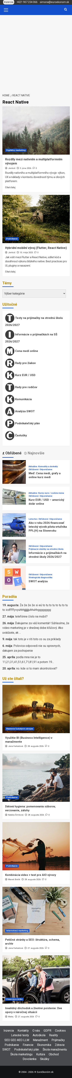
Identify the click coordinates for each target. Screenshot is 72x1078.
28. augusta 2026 (36, 746)
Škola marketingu (21, 1054)
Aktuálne (33, 467)
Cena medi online (26, 351)
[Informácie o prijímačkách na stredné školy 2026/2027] (14, 551)
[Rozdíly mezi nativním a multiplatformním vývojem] (36, 130)
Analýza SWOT (24, 411)
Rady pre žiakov (25, 363)
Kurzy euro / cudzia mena (51, 493)
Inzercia (9, 1030)
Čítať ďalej (10, 187)
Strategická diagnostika (40, 577)
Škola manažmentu (55, 1049)
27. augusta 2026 (36, 948)
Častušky (20, 435)
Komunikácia (23, 399)
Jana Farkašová (15, 746)
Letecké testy (20, 1035)
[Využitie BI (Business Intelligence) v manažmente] (36, 709)
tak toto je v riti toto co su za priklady (37, 639)
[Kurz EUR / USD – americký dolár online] (14, 498)
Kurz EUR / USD (24, 375)
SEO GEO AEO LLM (16, 1040)
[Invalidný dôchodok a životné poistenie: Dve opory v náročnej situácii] (36, 979)
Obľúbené (34, 469)
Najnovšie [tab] (35, 453)
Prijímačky (58, 1040)
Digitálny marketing (15, 150)
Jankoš (11, 168)
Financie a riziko (14, 999)
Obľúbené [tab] (12, 453)
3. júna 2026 (25, 168)
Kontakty (23, 1030)
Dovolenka (29, 1059)
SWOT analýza (38, 581)
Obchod (54, 1054)
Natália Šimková (15, 815)
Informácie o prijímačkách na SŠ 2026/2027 (31, 338)
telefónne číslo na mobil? (31, 616)
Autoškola (39, 1035)
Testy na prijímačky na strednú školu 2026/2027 (34, 321)
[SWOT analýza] (14, 577)
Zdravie (60, 1045)
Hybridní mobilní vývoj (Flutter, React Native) (36, 248)
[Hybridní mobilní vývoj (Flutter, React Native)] (36, 219)
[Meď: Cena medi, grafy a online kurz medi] (14, 471)
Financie (28, 1045)
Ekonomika (44, 1045)
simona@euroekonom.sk (54, 2)
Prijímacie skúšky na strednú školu (46, 549)
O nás (36, 1030)
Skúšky (44, 1059)
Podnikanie (12, 239)
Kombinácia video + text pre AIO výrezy (30, 875)
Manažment (40, 1040)
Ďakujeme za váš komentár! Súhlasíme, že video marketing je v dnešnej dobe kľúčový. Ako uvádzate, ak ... (35, 627)
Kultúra (40, 1054)
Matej (10, 1016)
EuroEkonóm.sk (45, 1072)
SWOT (6, 1049)
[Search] (65, 9)
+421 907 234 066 (27, 2)
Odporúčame (46, 469)
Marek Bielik (14, 879)
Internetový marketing (17, 931)
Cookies (60, 1030)
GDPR (47, 1030)
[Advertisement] (36, 53)
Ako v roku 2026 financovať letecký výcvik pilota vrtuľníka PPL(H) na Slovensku (48, 526)
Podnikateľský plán (27, 423)
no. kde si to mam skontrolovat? (36, 668)
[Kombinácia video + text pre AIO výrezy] (36, 846)
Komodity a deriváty (48, 467)
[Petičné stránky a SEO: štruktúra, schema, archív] (36, 911)
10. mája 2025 (26, 252)
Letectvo (33, 519)
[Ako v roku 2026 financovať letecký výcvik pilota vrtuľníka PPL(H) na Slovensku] (14, 525)
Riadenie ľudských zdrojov (19, 729)
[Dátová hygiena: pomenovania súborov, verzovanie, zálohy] (36, 778)
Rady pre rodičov (25, 387)
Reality (53, 1035)
